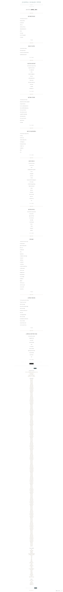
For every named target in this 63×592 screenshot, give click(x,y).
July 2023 (31, 416)
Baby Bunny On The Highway (31, 376)
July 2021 (31, 438)
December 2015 (31, 501)
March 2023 (31, 420)
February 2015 (31, 511)
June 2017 (31, 486)
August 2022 (31, 425)
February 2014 (31, 523)
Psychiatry (31, 571)
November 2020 (31, 446)
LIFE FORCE (31, 161)
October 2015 (31, 503)
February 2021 (31, 443)
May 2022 (31, 428)
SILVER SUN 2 (31, 209)
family (31, 559)
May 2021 (31, 440)
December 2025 (31, 387)
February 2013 (31, 535)
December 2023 (31, 411)
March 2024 (31, 409)
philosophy (31, 569)
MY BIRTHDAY (31, 16)
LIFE (31, 566)
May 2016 (31, 496)
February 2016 (31, 499)
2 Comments (31, 291)
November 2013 (31, 526)
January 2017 (31, 488)
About (31, 4)
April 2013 (31, 533)
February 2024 (31, 410)
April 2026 (31, 383)
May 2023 (31, 418)
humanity (31, 564)
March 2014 (31, 522)
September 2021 (31, 436)
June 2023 (31, 417)
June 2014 (31, 519)
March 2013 (31, 534)
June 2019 (31, 461)
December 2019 (31, 457)
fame (31, 558)
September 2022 (31, 424)
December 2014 (31, 513)
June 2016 (31, 495)
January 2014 (31, 524)
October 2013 (31, 527)
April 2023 (31, 419)
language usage (31, 565)
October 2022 (31, 423)
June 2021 (31, 439)
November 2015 (31, 502)
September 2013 (31, 528)
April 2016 (31, 497)
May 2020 (31, 452)
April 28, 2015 (31, 94)
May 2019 (31, 462)
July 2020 (31, 450)
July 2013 (31, 530)
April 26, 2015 (31, 157)
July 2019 (31, 460)
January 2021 (31, 444)
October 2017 (31, 482)
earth (31, 556)
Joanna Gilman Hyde (31, 2)
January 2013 (31, 536)
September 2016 (31, 492)
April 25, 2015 (31, 206)
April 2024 (31, 408)
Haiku (31, 563)
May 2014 (31, 520)
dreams (31, 555)
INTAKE (31, 239)
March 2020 (31, 454)
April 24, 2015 (31, 294)
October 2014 (31, 515)
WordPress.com (31, 584)
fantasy (31, 560)
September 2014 (31, 516)
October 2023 (31, 413)
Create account (31, 580)
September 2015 (31, 504)
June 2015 (31, 507)
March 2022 (31, 430)
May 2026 (31, 382)
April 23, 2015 (31, 330)
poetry (31, 570)
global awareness (31, 562)
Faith (31, 557)
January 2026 (31, 386)
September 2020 (31, 448)
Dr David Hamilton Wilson (31, 553)
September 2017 (31, 483)
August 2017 (31, 484)
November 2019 (31, 458)
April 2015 (31, 509)
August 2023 (31, 415)
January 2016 (31, 500)
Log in (31, 581)
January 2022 (31, 432)
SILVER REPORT (32, 63)
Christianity (31, 552)
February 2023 (31, 421)
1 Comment (31, 327)
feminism (31, 561)
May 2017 (31, 487)
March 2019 (31, 464)
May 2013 (31, 532)
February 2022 (31, 431)
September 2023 (31, 414)
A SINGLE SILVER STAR (31, 334)
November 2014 (31, 514)
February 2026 (31, 385)
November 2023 (31, 412)
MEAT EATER (31, 46)
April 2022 (31, 429)
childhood (31, 551)
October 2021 (31, 435)
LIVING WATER (31, 298)
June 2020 (31, 451)
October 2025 (31, 389)
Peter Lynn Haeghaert (31, 568)
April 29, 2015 (31, 42)
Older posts (31, 363)
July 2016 (31, 494)
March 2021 (31, 442)
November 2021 (31, 434)
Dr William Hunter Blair (31, 554)
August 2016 (31, 493)
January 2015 (31, 512)
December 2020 (31, 445)
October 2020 (31, 447)
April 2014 (31, 521)
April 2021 (31, 441)
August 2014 (31, 517)
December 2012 (31, 537)
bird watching (31, 550)
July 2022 (31, 426)
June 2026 (31, 381)
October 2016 (31, 491)
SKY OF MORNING (31, 131)
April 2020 (31, 453)
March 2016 (31, 498)
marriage (31, 567)
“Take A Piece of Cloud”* (31, 375)
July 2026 (31, 380)
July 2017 (31, 485)
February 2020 (31, 455)
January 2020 (31, 456)
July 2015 (31, 506)
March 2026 (31, 384)
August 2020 (31, 449)
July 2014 (31, 518)
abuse (31, 549)
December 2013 (31, 525)
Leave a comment (31, 57)
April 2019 (31, 463)
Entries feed (31, 582)
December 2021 (31, 433)
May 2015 (31, 508)
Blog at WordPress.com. (31, 590)
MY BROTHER (31, 97)
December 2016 (31, 489)
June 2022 (31, 427)
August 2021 (31, 437)
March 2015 (31, 510)
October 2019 (31, 459)
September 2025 (31, 390)
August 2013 (31, 529)
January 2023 (31, 422)
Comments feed (31, 583)
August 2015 (31, 505)
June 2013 (31, 531)
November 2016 (31, 490)
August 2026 (31, 379)
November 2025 (31, 388)
